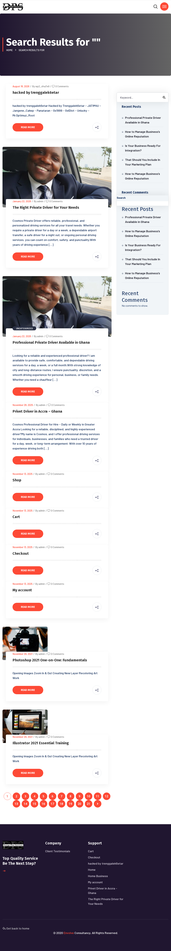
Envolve (69, 933)
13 (16, 804)
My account (22, 590)
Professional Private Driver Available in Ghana (51, 342)
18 (61, 804)
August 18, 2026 (21, 86)
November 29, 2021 (23, 653)
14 (25, 804)
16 (43, 804)
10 (88, 796)
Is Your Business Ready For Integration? (143, 148)
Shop (17, 480)
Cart (16, 517)
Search (121, 197)
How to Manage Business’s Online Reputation (142, 134)
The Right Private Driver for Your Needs (46, 207)
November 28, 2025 (23, 404)
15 (34, 804)
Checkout (21, 553)
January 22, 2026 (22, 201)
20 (79, 804)
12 (106, 796)
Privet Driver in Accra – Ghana (37, 411)
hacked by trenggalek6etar (36, 92)
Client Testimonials (57, 851)
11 (97, 796)
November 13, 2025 (23, 473)
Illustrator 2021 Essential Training (41, 743)
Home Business (98, 876)
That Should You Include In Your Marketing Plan (142, 162)
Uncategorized (24, 328)
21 (88, 804)
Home (10, 50)
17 (52, 804)
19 (70, 804)
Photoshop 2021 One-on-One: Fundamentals (50, 660)
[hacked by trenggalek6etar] (13, 6)
